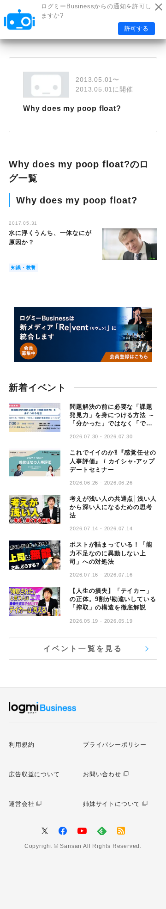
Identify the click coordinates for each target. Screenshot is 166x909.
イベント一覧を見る (83, 648)
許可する (136, 28)
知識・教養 (23, 267)
